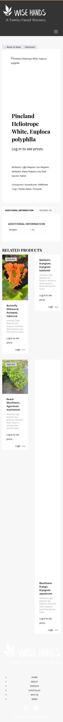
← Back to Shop (12, 47)
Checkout (30, 47)
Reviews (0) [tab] (46, 210)
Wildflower (43, 184)
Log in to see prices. (28, 148)
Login (17, 349)
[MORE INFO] (24, 350)
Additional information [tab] (19, 210)
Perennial (37, 189)
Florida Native (25, 189)
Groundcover (31, 184)
